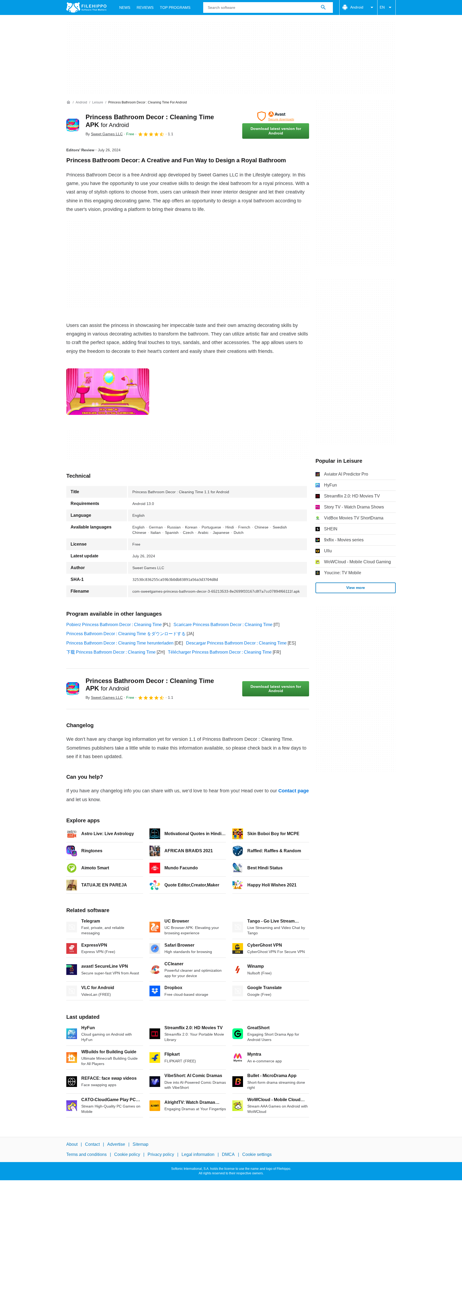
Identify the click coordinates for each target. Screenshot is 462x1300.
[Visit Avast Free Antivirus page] (275, 116)
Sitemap (140, 1144)
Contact (92, 1144)
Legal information (198, 1154)
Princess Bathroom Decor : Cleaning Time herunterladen (120, 643)
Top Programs (175, 7)
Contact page (293, 790)
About (72, 1144)
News (124, 7)
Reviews (145, 7)
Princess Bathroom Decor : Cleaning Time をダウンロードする (126, 633)
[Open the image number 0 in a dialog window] (107, 391)
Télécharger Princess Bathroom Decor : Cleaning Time (220, 652)
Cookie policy (127, 1154)
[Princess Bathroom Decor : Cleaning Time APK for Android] (72, 125)
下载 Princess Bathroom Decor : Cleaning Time (111, 652)
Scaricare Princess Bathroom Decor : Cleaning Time (223, 624)
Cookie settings (257, 1154)
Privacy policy (161, 1154)
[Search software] (323, 7)
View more (355, 587)
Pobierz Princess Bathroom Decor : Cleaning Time (114, 624)
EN (382, 7)
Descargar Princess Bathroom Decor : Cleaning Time (236, 643)
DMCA (228, 1154)
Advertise (116, 1144)
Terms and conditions (86, 1154)
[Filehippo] (86, 7)
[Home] (68, 102)
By (104, 134)
